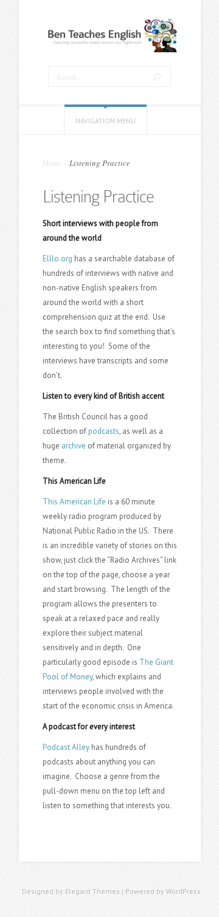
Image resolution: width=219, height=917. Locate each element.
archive (73, 446)
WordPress (183, 891)
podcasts (103, 431)
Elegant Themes (92, 891)
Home (52, 162)
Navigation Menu (105, 120)
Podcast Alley (66, 747)
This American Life (74, 501)
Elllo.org (57, 258)
